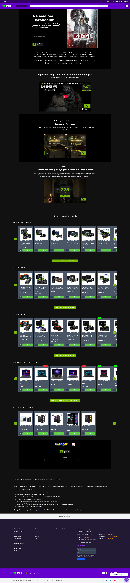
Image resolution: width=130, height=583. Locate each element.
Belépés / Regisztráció (61, 528)
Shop (114, 6)
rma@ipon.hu (110, 534)
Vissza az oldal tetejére (64, 516)
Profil (57, 526)
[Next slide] (114, 239)
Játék (36, 538)
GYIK (39, 510)
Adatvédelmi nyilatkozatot (89, 556)
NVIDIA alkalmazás (34, 492)
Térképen (87, 529)
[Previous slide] (15, 239)
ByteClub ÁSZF (59, 580)
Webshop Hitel (17, 528)
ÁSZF (53, 580)
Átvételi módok (17, 548)
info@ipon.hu (110, 538)
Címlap (36, 528)
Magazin (119, 6)
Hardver (37, 533)
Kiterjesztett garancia (18, 531)
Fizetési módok (17, 550)
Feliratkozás (81, 559)
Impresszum (47, 580)
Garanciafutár (17, 533)
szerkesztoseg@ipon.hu (112, 536)
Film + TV (37, 541)
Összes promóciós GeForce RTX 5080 (64, 307)
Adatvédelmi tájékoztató (19, 543)
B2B (111, 1)
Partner (107, 1)
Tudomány (37, 536)
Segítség (101, 526)
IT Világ (36, 531)
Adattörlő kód (17, 546)
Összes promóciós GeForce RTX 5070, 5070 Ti (64, 261)
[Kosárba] (27, 250)
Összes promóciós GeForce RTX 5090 (64, 355)
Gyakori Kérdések (18, 536)
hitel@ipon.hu (110, 532)
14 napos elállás (17, 538)
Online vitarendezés (18, 541)
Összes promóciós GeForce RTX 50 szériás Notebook (64, 400)
